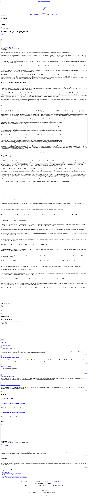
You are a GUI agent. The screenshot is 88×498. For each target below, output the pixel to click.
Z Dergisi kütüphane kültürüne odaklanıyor (12, 407)
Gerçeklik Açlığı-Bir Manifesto (7, 47)
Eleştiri (41, 14)
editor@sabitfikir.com (45, 487)
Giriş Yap (48, 1)
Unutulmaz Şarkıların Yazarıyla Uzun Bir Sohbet (10, 385)
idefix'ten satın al (4, 50)
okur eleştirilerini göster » (6, 345)
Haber (31, 14)
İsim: (2, 322)
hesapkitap (45, 495)
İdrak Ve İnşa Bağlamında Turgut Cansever (9, 348)
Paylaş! (2, 34)
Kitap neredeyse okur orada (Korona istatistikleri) (14, 416)
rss (45, 10)
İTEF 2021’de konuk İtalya (8, 398)
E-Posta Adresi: (4, 323)
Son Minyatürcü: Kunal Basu (6, 366)
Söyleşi (52, 14)
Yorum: (2, 338)
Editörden (57, 14)
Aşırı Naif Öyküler (4, 445)
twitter (45, 7)
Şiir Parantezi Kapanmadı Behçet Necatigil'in (10, 357)
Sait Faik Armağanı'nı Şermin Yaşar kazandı (13, 412)
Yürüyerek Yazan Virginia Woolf (7, 376)
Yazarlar (43, 1)
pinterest (45, 8)
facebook (45, 6)
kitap (42, 495)
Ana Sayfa (3, 15)
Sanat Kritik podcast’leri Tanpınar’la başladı (13, 403)
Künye (39, 1)
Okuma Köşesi (36, 14)
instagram (45, 9)
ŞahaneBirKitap (47, 14)
